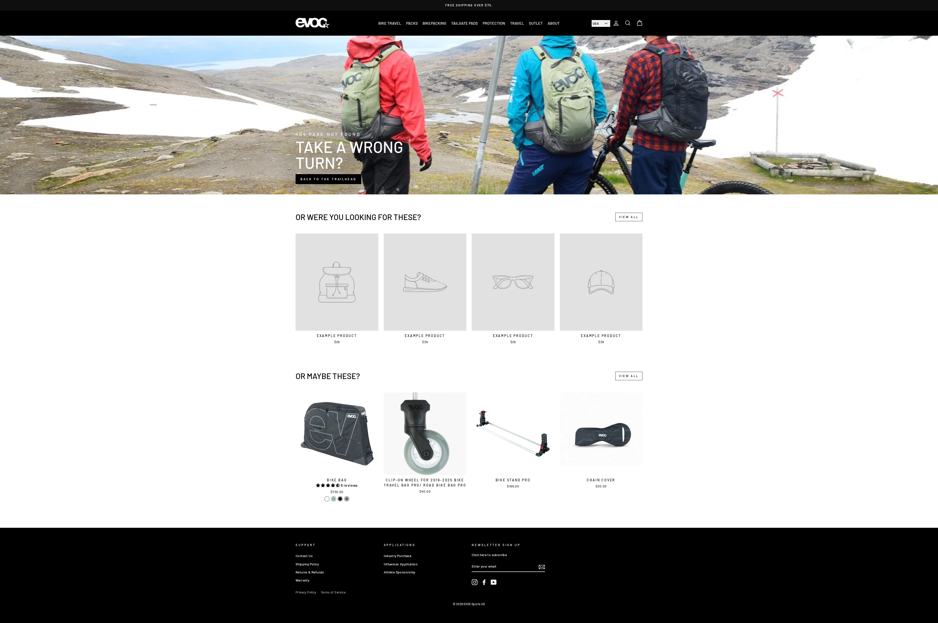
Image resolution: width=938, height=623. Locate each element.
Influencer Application (401, 564)
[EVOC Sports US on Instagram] (475, 582)
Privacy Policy (306, 592)
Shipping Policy (307, 564)
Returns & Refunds (310, 572)
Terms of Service (333, 592)
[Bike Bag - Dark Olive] (346, 498)
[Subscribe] (542, 566)
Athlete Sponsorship (400, 572)
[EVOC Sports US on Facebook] (484, 582)
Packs (412, 23)
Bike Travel (389, 23)
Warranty (302, 580)
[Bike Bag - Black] (340, 498)
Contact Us (304, 556)
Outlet (536, 23)
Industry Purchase (398, 556)
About (554, 23)
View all (629, 217)
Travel (517, 23)
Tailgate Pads (464, 23)
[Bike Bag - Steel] (333, 498)
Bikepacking (434, 23)
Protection (494, 23)
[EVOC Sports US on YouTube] (494, 582)
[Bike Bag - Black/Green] (327, 498)
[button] (328, 485)
